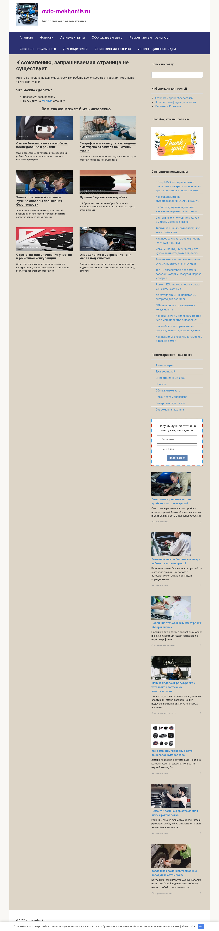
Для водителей (75, 48)
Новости (47, 37)
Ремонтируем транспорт (149, 37)
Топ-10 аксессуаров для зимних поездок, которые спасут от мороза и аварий (178, 274)
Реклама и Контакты (168, 106)
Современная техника (113, 48)
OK (200, 926)
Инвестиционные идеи (157, 48)
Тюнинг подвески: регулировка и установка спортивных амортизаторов (173, 687)
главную (47, 101)
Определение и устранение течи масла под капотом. (105, 256)
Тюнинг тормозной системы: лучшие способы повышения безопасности (39, 200)
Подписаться (177, 458)
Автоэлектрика (72, 37)
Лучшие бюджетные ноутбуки (103, 197)
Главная (26, 37)
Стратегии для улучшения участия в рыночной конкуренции (44, 256)
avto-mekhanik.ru (66, 11)
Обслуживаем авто (107, 37)
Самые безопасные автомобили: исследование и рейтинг (42, 145)
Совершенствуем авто (38, 48)
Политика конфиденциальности (175, 102)
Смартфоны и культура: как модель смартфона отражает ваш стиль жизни (108, 146)
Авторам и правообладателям (174, 98)
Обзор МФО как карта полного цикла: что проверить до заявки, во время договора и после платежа (178, 186)
